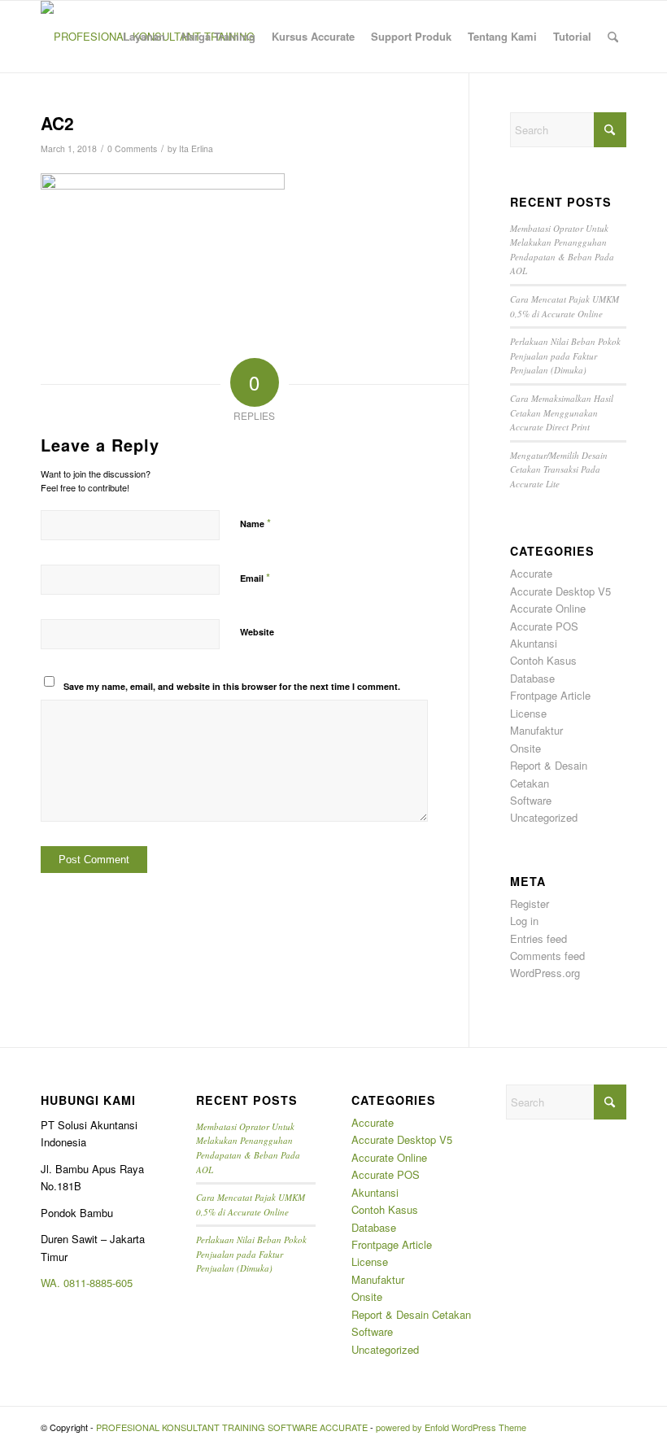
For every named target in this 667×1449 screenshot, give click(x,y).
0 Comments (132, 148)
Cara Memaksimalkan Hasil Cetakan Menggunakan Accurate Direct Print (561, 412)
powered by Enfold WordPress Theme (451, 1427)
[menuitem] (144, 36)
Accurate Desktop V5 (560, 591)
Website (257, 632)
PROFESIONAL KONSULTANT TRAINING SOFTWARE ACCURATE (232, 1427)
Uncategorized (544, 817)
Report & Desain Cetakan (411, 1314)
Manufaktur (536, 730)
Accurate (531, 573)
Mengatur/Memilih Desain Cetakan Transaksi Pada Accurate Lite (559, 469)
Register (529, 903)
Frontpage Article (550, 695)
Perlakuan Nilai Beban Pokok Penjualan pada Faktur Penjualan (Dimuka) (565, 355)
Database (532, 678)
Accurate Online (548, 608)
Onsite (525, 748)
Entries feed (538, 938)
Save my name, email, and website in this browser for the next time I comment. (231, 686)
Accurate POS (544, 626)
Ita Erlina (196, 148)
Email (255, 577)
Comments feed (547, 955)
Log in (524, 920)
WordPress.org (545, 972)
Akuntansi (533, 643)
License (528, 713)
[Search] (612, 36)
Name (255, 522)
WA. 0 (55, 1282)
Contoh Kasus (543, 660)
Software (530, 800)
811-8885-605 (101, 1282)
